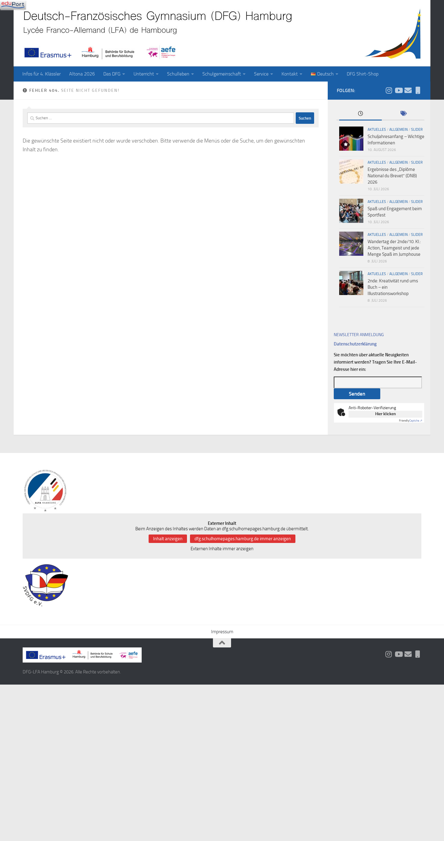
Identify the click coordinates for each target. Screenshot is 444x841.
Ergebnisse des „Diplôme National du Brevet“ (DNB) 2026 (392, 176)
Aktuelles (377, 129)
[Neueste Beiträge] (360, 114)
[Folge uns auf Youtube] (398, 90)
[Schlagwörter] (403, 114)
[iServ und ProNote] (417, 90)
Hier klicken (385, 413)
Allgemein (398, 129)
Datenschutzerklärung (355, 344)
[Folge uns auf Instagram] (388, 90)
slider (417, 129)
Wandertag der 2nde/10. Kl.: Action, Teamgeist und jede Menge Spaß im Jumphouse (394, 248)
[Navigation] (13, 4)
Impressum (222, 631)
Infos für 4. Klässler (41, 74)
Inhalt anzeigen (167, 538)
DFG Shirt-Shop (362, 74)
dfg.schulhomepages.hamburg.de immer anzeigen (243, 538)
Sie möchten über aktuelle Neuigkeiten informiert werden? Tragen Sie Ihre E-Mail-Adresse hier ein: (375, 362)
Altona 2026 (82, 74)
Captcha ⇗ (410, 420)
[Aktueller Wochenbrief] (408, 90)
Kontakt (290, 74)
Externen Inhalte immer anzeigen (222, 548)
